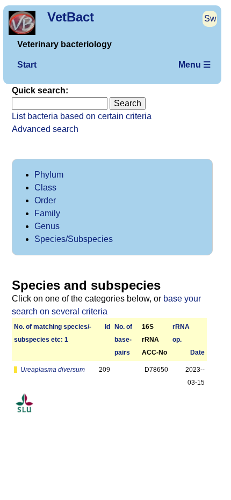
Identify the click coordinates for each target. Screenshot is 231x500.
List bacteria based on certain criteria (81, 116)
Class (45, 187)
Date (197, 352)
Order (45, 200)
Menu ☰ (194, 64)
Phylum (48, 174)
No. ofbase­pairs (123, 339)
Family (47, 213)
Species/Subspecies (73, 239)
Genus (47, 226)
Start (27, 64)
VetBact (70, 17)
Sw (210, 18)
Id (107, 326)
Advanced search (45, 129)
